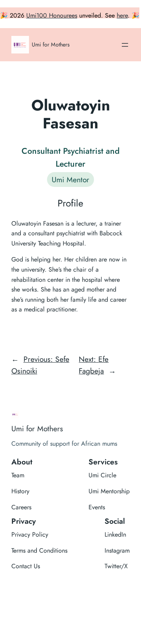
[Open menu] (125, 45)
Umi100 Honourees (51, 15)
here (122, 15)
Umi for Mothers (51, 44)
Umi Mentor (70, 179)
